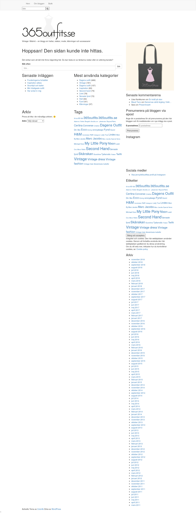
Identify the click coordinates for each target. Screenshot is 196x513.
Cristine (96, 126)
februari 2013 (137, 443)
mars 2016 (135, 344)
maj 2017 (135, 307)
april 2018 (135, 278)
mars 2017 (135, 312)
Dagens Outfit (111, 124)
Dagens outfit (85, 80)
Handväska (85, 135)
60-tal (80, 118)
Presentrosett (144, 104)
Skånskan (86, 153)
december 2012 (138, 449)
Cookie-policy (142, 249)
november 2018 (138, 259)
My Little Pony (96, 143)
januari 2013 (136, 446)
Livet (81, 93)
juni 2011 (135, 497)
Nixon (112, 143)
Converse (88, 125)
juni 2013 (135, 433)
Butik (50, 3)
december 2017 (138, 288)
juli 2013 (134, 430)
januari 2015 (136, 382)
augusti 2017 (136, 299)
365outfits (90, 117)
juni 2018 (135, 272)
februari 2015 (137, 379)
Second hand (85, 90)
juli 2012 (134, 462)
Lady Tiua (104, 135)
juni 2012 (135, 465)
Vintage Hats (88, 164)
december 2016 (138, 320)
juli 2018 (134, 270)
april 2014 (135, 406)
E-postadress (132, 125)
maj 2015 (135, 371)
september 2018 (138, 264)
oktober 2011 (137, 486)
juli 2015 (134, 366)
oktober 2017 (137, 294)
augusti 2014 (136, 395)
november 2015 (138, 355)
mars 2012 (135, 473)
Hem (28, 3)
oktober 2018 (137, 262)
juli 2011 (134, 494)
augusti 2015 (136, 363)
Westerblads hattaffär (101, 164)
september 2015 (138, 360)
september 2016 (138, 328)
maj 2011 (135, 499)
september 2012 (138, 457)
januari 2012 (136, 478)
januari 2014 (136, 414)
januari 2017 (136, 318)
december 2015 (138, 352)
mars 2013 (135, 441)
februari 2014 (137, 411)
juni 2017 (135, 304)
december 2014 (138, 385)
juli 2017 (134, 302)
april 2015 (135, 374)
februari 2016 (137, 347)
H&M (78, 133)
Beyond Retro (111, 121)
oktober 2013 (137, 422)
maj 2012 (135, 467)
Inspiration (83, 88)
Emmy (89, 130)
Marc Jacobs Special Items (111, 139)
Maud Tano (136, 102)
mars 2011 (135, 505)
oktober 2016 (137, 326)
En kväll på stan (155, 99)
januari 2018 (136, 286)
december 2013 (138, 417)
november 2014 (138, 387)
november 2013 (138, 419)
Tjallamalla (105, 154)
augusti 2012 (136, 459)
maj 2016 (135, 339)
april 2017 (135, 310)
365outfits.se (107, 117)
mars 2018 (135, 280)
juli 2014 (134, 398)
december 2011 (138, 481)
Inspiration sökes (34, 82)
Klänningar (83, 104)
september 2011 (138, 489)
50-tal (76, 118)
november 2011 (138, 483)
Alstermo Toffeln (79, 121)
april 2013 (135, 438)
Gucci (112, 129)
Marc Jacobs (94, 138)
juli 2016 (134, 334)
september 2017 (138, 296)
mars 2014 (135, 409)
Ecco (84, 129)
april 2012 (135, 470)
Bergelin (87, 121)
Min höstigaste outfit (35, 88)
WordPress (56, 509)
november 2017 (138, 291)
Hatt (81, 98)
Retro (83, 149)
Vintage (82, 82)
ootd (117, 144)
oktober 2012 (137, 454)
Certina (78, 125)
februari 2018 (137, 283)
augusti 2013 (136, 427)
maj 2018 (135, 275)
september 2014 (138, 393)
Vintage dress (96, 159)
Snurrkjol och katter (35, 85)
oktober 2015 (137, 358)
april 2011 (135, 502)
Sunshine (97, 154)
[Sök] (47, 8)
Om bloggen (39, 3)
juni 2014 (135, 401)
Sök (118, 66)
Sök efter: (26, 63)
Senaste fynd (84, 96)
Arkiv (24, 120)
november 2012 (138, 451)
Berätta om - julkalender (98, 121)
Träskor (113, 154)
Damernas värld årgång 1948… (158, 102)
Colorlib (40, 509)
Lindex (112, 134)
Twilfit (119, 154)
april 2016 (135, 342)
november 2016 (138, 323)
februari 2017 (137, 315)
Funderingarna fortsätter (37, 80)
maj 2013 (135, 435)
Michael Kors (79, 144)
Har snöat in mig (34, 90)
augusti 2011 (136, 491)
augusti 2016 (136, 331)
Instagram (97, 135)
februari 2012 (137, 475)
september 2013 (138, 425)
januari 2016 (136, 350)
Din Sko (77, 129)
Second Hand (97, 148)
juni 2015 (135, 368)
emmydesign (98, 129)
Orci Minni (77, 149)
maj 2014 (135, 403)
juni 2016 (135, 336)
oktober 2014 (137, 390)
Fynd (81, 101)
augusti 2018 (136, 267)
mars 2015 (135, 377)
